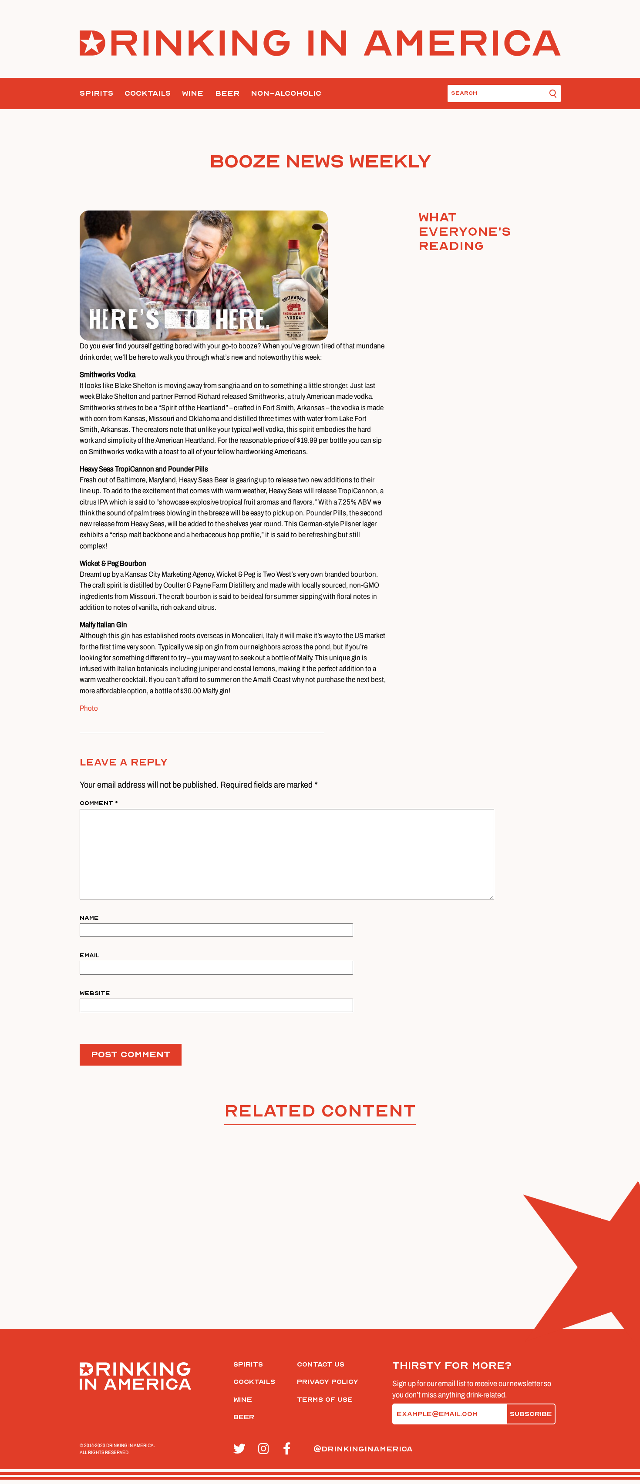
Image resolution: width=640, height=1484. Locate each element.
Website (95, 993)
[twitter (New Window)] (241, 1449)
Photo (89, 708)
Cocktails (148, 93)
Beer (227, 93)
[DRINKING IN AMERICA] (320, 43)
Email (90, 955)
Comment (99, 803)
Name (89, 918)
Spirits (96, 93)
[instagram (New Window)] (265, 1449)
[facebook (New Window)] (290, 1449)
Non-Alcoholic (286, 93)
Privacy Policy (327, 1382)
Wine (192, 93)
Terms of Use (325, 1400)
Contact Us (320, 1364)
